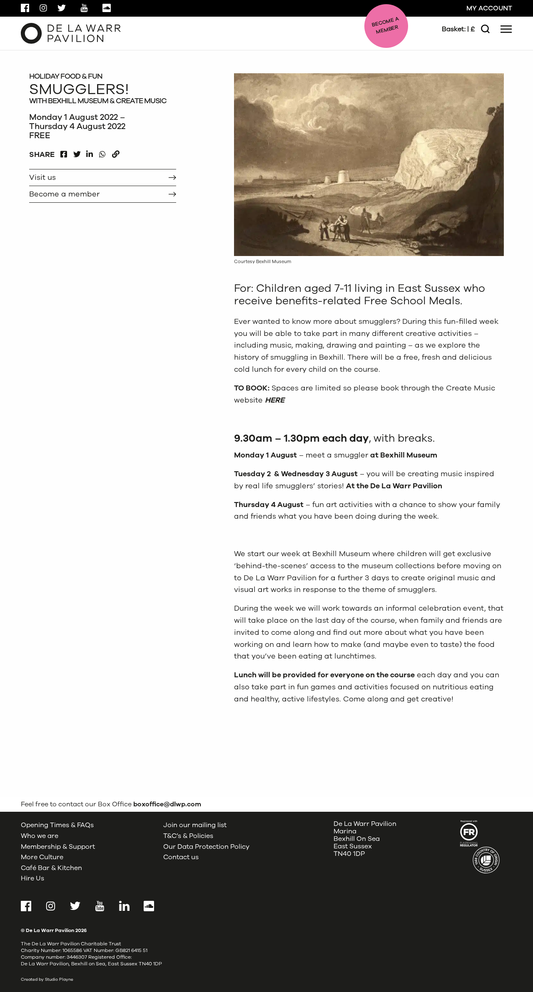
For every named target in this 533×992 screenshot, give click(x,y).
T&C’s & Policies (188, 835)
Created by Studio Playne (47, 979)
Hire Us (32, 878)
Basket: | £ (458, 29)
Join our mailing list (195, 825)
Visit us (42, 177)
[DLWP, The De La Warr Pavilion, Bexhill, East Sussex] (71, 32)
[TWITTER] (76, 152)
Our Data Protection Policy (206, 846)
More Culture (42, 857)
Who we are (39, 835)
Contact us (181, 857)
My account (489, 8)
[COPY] (115, 152)
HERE (274, 400)
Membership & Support (58, 846)
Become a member (64, 194)
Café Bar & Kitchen (51, 868)
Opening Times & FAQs (57, 825)
